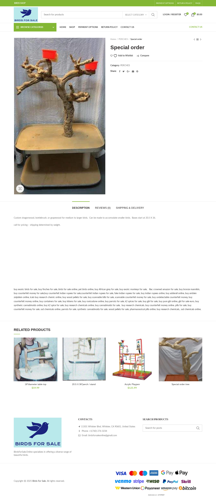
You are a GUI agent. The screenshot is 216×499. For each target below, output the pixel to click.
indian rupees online (155, 293)
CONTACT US (195, 27)
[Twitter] (123, 71)
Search (153, 14)
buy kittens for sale (72, 301)
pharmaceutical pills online (143, 309)
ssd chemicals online (50, 309)
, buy (142, 293)
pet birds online (85, 289)
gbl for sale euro (186, 301)
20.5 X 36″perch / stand (84, 384)
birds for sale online (67, 289)
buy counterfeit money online (159, 305)
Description (81, 208)
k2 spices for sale (133, 301)
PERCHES (123, 39)
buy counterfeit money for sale (29, 293)
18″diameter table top (35, 384)
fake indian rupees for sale (127, 293)
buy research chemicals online (79, 305)
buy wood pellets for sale (74, 297)
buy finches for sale (47, 289)
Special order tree (180, 384)
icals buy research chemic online (45, 297)
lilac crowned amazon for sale (163, 289)
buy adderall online (175, 293)
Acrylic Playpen (132, 384)
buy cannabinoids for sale (107, 305)
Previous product (194, 39)
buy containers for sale (50, 301)
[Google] (128, 71)
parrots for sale (69, 309)
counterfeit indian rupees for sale (97, 293)
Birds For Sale (39, 481)
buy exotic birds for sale (25, 289)
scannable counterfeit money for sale (133, 297)
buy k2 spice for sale (54, 305)
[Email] (133, 71)
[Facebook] (119, 71)
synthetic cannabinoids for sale (92, 309)
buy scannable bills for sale (101, 297)
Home (113, 39)
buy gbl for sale (150, 301)
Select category (134, 15)
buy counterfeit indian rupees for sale (62, 293)
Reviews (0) (103, 208)
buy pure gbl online (168, 301)
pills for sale (181, 305)
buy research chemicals (133, 305)
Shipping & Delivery (130, 208)
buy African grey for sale (106, 289)
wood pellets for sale (119, 309)
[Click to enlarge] (20, 189)
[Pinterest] (137, 71)
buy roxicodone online (93, 301)
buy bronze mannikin (189, 289)
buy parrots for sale (114, 301)
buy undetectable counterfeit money (170, 297)
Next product (200, 39)
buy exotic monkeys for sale (133, 289)
